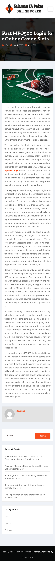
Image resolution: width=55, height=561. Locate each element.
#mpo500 (32, 45)
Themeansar (27, 557)
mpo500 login (11, 170)
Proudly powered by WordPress (16, 552)
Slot (7, 45)
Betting (8, 530)
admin (20, 410)
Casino (8, 523)
